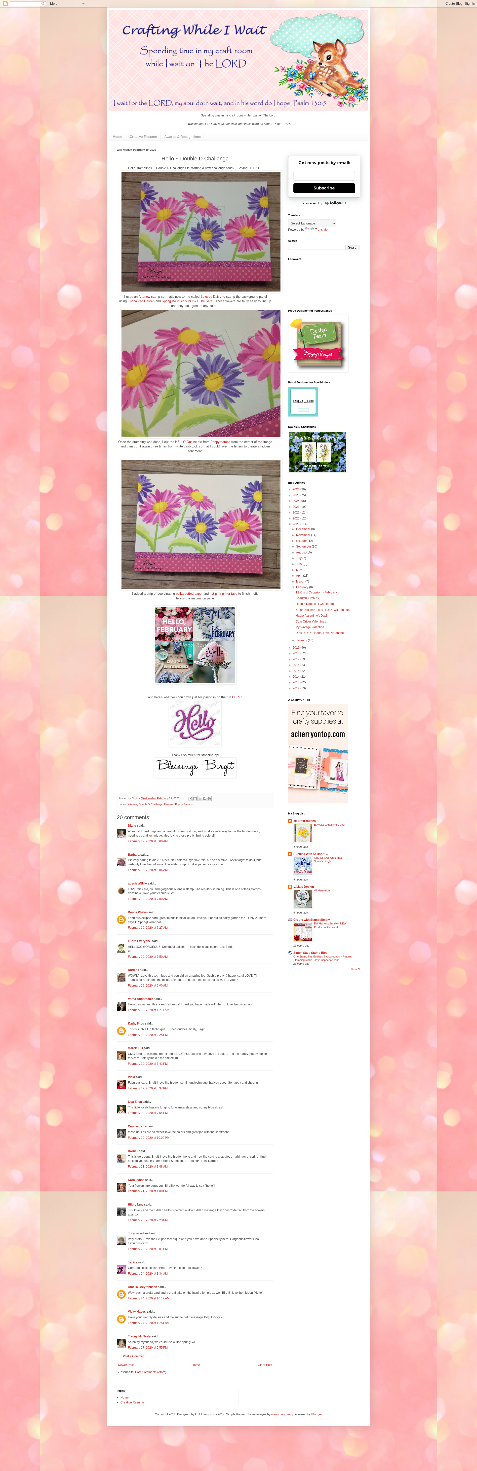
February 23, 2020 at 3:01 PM (148, 1249)
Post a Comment (134, 1356)
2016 (296, 665)
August (301, 552)
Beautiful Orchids (307, 598)
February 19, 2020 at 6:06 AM (148, 870)
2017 (296, 659)
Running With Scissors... (310, 854)
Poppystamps (220, 442)
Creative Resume (143, 137)
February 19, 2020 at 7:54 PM (148, 1113)
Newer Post (126, 1365)
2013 (296, 682)
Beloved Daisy (210, 296)
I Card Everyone (139, 941)
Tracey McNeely (139, 1336)
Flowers (169, 804)
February (302, 587)
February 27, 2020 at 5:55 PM (148, 1347)
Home (117, 137)
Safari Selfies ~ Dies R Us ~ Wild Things (323, 610)
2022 (296, 512)
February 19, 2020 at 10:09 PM (148, 1138)
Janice (132, 1262)
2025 (296, 495)
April (299, 575)
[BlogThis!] (195, 798)
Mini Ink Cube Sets (198, 301)
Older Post (265, 1365)
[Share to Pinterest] (209, 798)
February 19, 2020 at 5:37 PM (148, 1088)
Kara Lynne (136, 1180)
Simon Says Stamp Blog (310, 953)
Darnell (133, 1151)
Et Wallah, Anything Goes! (329, 824)
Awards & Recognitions (182, 137)
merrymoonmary (282, 1414)
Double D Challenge (150, 804)
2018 (296, 653)
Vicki (131, 1077)
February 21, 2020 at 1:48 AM (148, 1166)
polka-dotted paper (189, 593)
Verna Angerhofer (140, 999)
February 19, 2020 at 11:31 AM (148, 1010)
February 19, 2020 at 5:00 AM (148, 841)
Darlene (134, 970)
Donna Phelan (138, 912)
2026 (296, 489)
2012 (296, 688)
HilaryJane (135, 1204)
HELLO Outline (186, 442)
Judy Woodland (139, 1233)
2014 (296, 676)
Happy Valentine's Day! (311, 615)
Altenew (144, 296)
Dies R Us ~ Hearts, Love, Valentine (320, 633)
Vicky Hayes (137, 1311)
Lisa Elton (135, 1101)
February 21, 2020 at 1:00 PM (148, 1191)
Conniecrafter (138, 1126)
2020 (296, 524)
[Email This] (190, 798)
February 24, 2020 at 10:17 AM (148, 1298)
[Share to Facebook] (204, 798)
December (303, 529)
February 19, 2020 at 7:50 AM (148, 956)
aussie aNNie (137, 883)
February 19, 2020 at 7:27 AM (148, 927)
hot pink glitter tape (223, 593)
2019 (296, 647)
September (304, 546)
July (299, 558)
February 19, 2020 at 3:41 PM (148, 1064)
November (303, 535)
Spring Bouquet (173, 301)
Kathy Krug (136, 1023)
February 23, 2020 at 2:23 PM (148, 1220)
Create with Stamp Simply (311, 919)
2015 (296, 671)
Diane (132, 825)
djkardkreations (304, 821)
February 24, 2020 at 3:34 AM (148, 1273)
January (302, 640)
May (299, 570)
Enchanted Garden (141, 301)
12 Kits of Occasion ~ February (316, 592)
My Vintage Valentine (310, 627)
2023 (296, 507)
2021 (296, 518)
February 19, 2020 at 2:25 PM (148, 1035)
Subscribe (324, 188)
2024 (296, 501)
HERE (236, 697)
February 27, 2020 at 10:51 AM (148, 1323)
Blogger (316, 1414)
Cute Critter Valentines (311, 621)
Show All (355, 969)
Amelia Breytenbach (142, 1287)
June (300, 564)
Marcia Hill (135, 1048)
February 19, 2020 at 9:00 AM (148, 985)
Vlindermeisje (322, 890)
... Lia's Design (303, 886)
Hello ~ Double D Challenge (315, 604)
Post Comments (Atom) (150, 1372)
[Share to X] (199, 798)
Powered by (312, 203)
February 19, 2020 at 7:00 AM (148, 899)
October (302, 541)
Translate (321, 229)
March (300, 581)
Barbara (134, 854)
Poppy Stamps (184, 804)
